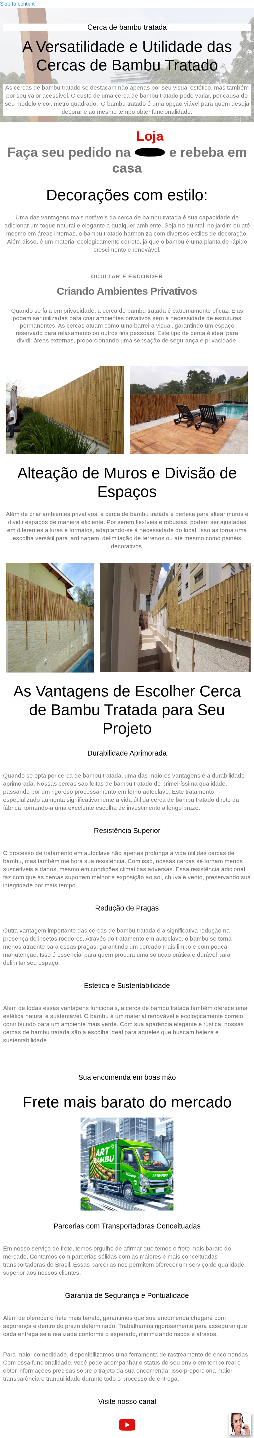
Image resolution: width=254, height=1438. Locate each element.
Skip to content (17, 4)
